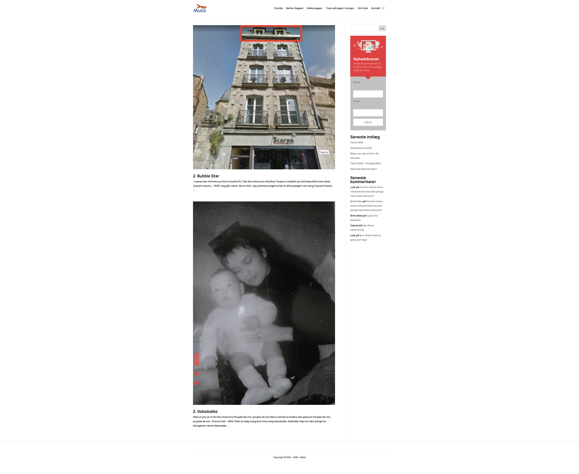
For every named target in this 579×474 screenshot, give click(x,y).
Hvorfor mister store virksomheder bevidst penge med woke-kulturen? (367, 191)
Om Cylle (363, 8)
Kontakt (375, 8)
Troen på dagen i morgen (340, 8)
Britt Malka (356, 201)
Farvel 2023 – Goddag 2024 (365, 163)
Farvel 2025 (356, 142)
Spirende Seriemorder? (363, 169)
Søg (382, 28)
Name (356, 82)
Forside (278, 8)
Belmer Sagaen (295, 8)
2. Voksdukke (205, 411)
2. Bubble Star (206, 176)
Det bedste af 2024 (361, 148)
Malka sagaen (315, 8)
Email (356, 101)
